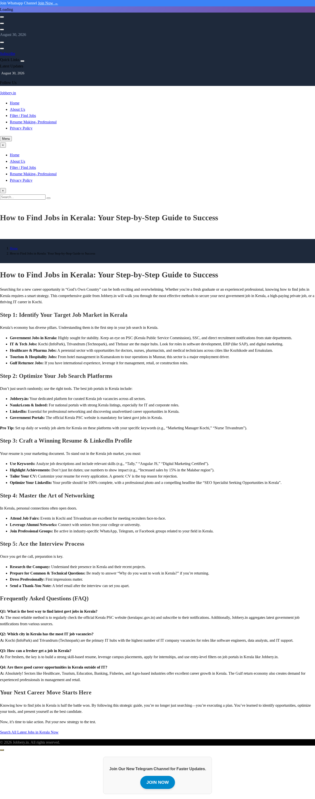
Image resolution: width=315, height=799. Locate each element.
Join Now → (48, 3)
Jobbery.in (8, 93)
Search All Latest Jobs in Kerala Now (29, 732)
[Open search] (2, 17)
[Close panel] (22, 61)
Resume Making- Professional (33, 122)
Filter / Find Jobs (23, 115)
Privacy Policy (21, 128)
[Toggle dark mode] (2, 23)
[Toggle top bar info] (2, 29)
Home (14, 103)
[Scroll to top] (2, 750)
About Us (17, 109)
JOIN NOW (157, 782)
